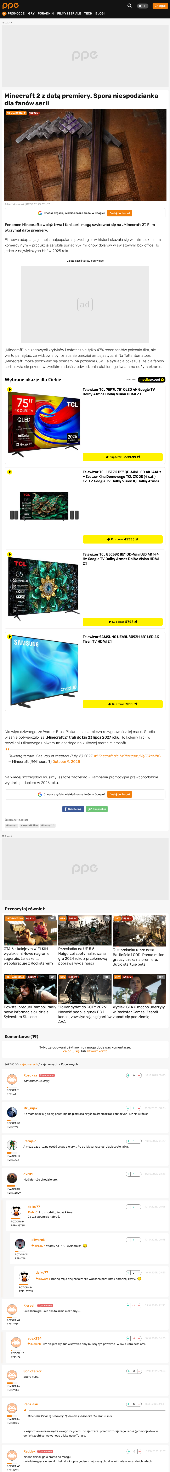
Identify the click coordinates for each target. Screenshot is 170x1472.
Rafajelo (29, 1141)
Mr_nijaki (30, 1108)
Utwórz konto (97, 1051)
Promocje (16, 13)
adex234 (34, 1338)
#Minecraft (103, 756)
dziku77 (34, 1207)
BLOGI (99, 13)
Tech (88, 13)
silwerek (38, 1240)
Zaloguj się (71, 1051)
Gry (31, 13)
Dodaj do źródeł (119, 213)
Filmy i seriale (69, 13)
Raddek (29, 1451)
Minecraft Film (29, 825)
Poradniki (46, 13)
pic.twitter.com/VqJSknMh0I (137, 756)
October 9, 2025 (66, 761)
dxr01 (28, 1174)
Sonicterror (32, 1371)
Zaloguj (160, 6)
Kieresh (29, 1305)
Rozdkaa (30, 1075)
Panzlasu (30, 1404)
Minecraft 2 (48, 825)
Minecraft (11, 825)
